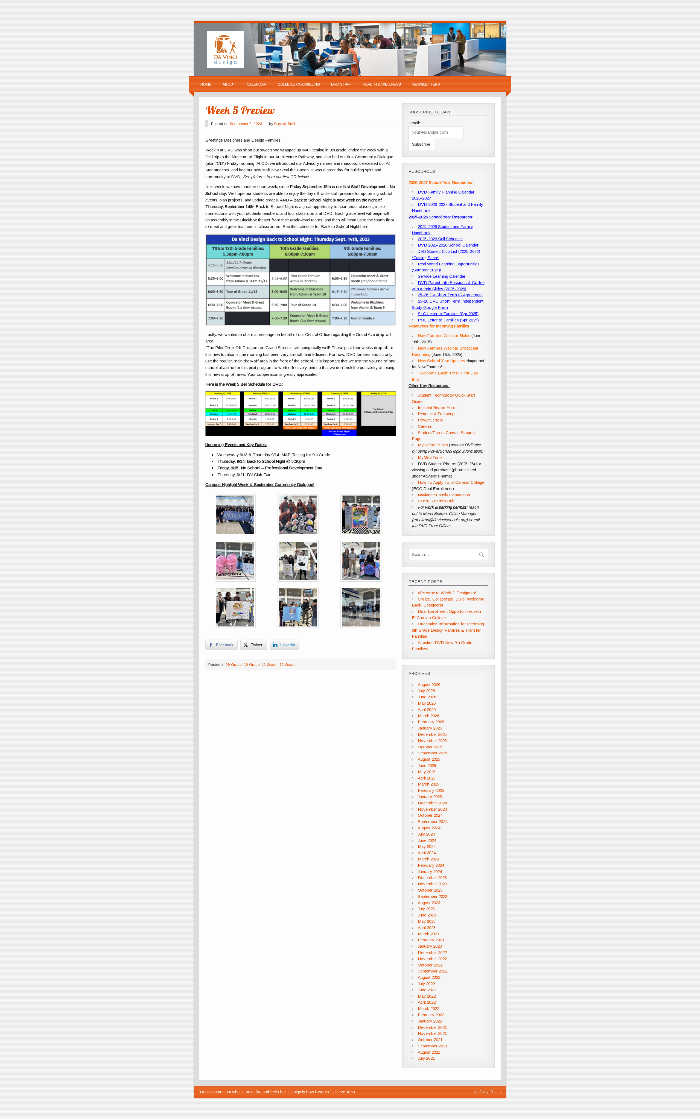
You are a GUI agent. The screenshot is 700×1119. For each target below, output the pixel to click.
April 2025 (427, 778)
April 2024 (427, 852)
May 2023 (427, 921)
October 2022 (430, 965)
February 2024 (431, 865)
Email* (415, 123)
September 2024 (432, 821)
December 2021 (432, 1027)
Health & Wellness (382, 84)
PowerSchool (430, 420)
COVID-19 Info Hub (436, 501)
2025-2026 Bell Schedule (440, 238)
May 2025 (427, 771)
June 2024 (427, 840)
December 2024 (432, 803)
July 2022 (426, 983)
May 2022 (427, 996)
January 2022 (430, 1021)
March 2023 (428, 933)
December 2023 (432, 877)
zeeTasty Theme (487, 1091)
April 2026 (427, 709)
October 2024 (430, 815)
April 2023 (427, 927)
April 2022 (427, 1002)
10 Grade (252, 665)
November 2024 (432, 809)
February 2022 (431, 1014)
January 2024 (430, 871)
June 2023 (427, 915)
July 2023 (426, 908)
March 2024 (428, 859)
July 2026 (426, 690)
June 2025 (427, 765)
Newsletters (426, 84)
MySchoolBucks (433, 445)
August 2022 (429, 977)
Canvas (425, 426)
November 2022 (432, 958)
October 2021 (430, 1039)
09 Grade (234, 665)
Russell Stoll (284, 124)
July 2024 (426, 834)
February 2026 (431, 721)
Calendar (256, 84)
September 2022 (432, 971)
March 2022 (428, 1008)
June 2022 (427, 990)
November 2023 (432, 883)
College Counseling (299, 84)
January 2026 (430, 728)
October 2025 (430, 747)
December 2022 (432, 952)
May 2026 (427, 703)
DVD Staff (341, 84)
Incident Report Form (437, 407)
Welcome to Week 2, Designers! (447, 592)
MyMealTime (430, 457)
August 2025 (429, 759)
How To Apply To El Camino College (451, 482)
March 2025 (428, 784)
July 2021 (426, 1058)
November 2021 (432, 1033)
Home (205, 84)
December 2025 (432, 734)
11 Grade (270, 665)
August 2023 (429, 902)
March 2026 (428, 715)
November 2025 (432, 740)
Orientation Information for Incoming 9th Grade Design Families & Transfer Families (448, 630)
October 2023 (430, 890)
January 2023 (430, 946)
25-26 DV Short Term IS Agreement (450, 294)
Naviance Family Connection (444, 495)
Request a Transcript (437, 413)
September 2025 (432, 753)
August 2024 (429, 827)
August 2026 (429, 684)
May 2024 (427, 846)
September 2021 (432, 1046)
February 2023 (431, 940)
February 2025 (431, 790)
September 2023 (432, 896)
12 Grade (287, 665)
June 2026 (427, 697)
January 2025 (430, 796)
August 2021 (429, 1052)
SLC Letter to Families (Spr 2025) (448, 313)
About (229, 84)
